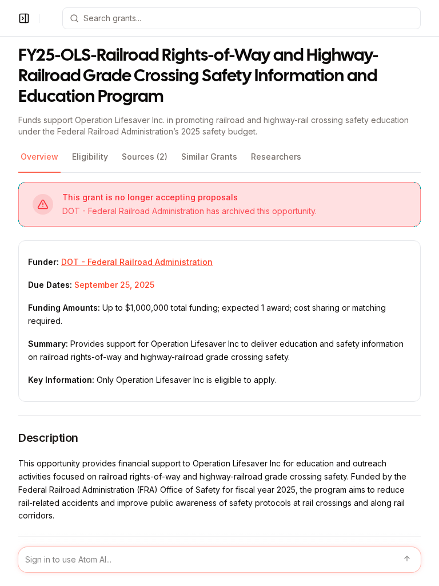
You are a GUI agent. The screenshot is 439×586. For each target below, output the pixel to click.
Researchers (276, 156)
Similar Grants (209, 156)
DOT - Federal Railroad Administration (137, 262)
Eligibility (90, 156)
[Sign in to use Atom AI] (219, 559)
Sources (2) (144, 156)
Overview (39, 156)
